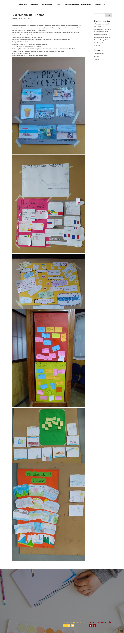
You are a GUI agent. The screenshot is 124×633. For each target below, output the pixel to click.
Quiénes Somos (47, 4)
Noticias (98, 4)
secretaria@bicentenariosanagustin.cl (83, 606)
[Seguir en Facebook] (65, 625)
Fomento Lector (99, 53)
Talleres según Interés (71, 4)
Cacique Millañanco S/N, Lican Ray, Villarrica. (86, 590)
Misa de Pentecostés (100, 34)
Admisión (22, 4)
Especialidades (86, 4)
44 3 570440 (75, 595)
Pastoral (96, 59)
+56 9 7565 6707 (76, 601)
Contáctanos (34, 4)
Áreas (58, 4)
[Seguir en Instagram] (68, 625)
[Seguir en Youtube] (72, 625)
